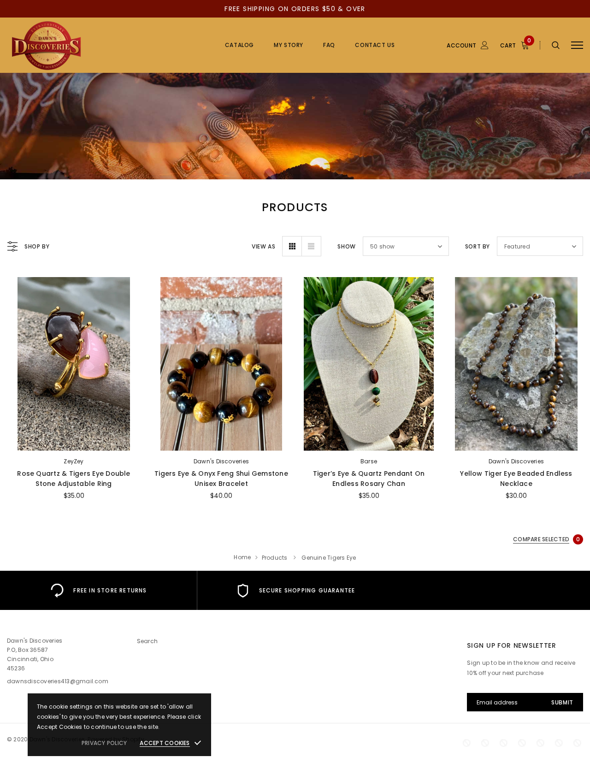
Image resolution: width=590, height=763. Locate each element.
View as (263, 246)
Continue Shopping (491, 135)
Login (414, 96)
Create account (429, 109)
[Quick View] (21, 308)
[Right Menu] (577, 45)
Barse (368, 461)
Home (242, 557)
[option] (98, 590)
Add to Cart (73, 441)
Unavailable (516, 441)
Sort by (477, 246)
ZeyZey (73, 461)
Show (346, 246)
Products (275, 558)
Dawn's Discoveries (221, 461)
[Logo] (77, 45)
